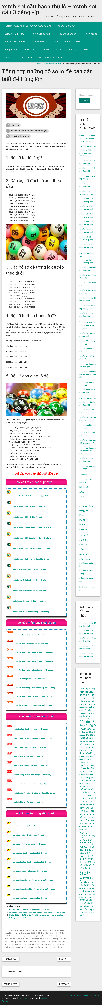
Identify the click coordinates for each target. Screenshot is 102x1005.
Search (84, 100)
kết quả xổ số (41, 42)
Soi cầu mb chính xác (14, 34)
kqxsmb (88, 811)
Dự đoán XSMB (86, 752)
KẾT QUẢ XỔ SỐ (11, 50)
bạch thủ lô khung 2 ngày (50, 58)
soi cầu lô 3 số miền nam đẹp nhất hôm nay (30, 802)
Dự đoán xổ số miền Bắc (87, 766)
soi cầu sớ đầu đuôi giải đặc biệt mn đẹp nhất (87, 451)
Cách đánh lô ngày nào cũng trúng (86, 710)
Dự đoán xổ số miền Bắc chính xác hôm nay (86, 774)
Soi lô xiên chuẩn (85, 888)
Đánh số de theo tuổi (28, 942)
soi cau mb (85, 846)
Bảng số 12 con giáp (46, 930)
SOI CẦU (59, 50)
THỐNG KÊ (45, 50)
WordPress (23, 998)
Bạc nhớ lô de (19, 930)
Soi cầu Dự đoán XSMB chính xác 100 (86, 859)
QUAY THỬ (9, 58)
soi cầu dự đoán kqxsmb (86, 853)
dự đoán (91, 729)
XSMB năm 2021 (87, 900)
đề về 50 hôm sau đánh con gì (87, 912)
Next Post (64, 959)
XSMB (56, 42)
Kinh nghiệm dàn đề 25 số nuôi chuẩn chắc (25, 918)
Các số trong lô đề (43, 936)
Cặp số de (17, 942)
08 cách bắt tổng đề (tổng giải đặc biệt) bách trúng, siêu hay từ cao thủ (36, 915)
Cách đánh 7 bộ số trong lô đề (31, 939)
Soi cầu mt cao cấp (41, 34)
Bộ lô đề (59, 933)
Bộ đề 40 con (40, 933)
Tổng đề (60, 947)
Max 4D (82, 524)
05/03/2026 (15, 125)
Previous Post (10, 959)
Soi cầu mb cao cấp (66, 26)
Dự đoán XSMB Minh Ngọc (87, 757)
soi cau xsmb (87, 848)
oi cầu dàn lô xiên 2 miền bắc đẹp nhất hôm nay (35, 652)
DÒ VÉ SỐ (72, 50)
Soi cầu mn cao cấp (68, 34)
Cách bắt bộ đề (14, 939)
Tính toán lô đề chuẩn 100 (16, 42)
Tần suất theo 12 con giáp (47, 947)
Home (39, 64)
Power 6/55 (84, 529)
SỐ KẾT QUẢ (24, 58)
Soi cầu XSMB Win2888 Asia (86, 876)
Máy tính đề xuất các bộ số (46, 942)
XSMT (78, 42)
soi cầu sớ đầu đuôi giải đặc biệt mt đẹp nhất (87, 374)
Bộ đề (33, 933)
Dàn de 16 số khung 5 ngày (87, 725)
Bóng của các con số (16, 936)
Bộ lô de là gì (50, 933)
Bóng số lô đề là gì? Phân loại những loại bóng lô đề (29, 909)
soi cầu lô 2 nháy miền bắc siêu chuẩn (86, 153)
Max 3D (82, 520)
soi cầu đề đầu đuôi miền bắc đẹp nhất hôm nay (34, 705)
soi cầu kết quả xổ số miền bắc (87, 865)
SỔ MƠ (85, 50)
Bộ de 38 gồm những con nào (19, 933)
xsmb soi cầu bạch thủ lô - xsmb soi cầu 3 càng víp (29, 131)
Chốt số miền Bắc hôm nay (86, 695)
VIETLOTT (27, 50)
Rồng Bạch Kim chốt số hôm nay (87, 837)
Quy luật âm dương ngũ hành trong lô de (28, 944)
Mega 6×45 (83, 515)
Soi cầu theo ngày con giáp (27, 947)
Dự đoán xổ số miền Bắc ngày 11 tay (87, 786)
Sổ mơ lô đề (91, 34)
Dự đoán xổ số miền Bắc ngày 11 (87, 780)
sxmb (87, 891)
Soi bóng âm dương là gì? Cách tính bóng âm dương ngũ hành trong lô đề (37, 912)
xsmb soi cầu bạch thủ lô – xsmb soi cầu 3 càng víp (49, 9)
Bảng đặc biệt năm (31, 930)
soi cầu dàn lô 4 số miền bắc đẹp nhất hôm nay (31, 612)
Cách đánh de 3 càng (50, 939)
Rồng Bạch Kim (49, 944)
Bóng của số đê (30, 936)
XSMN (67, 42)
